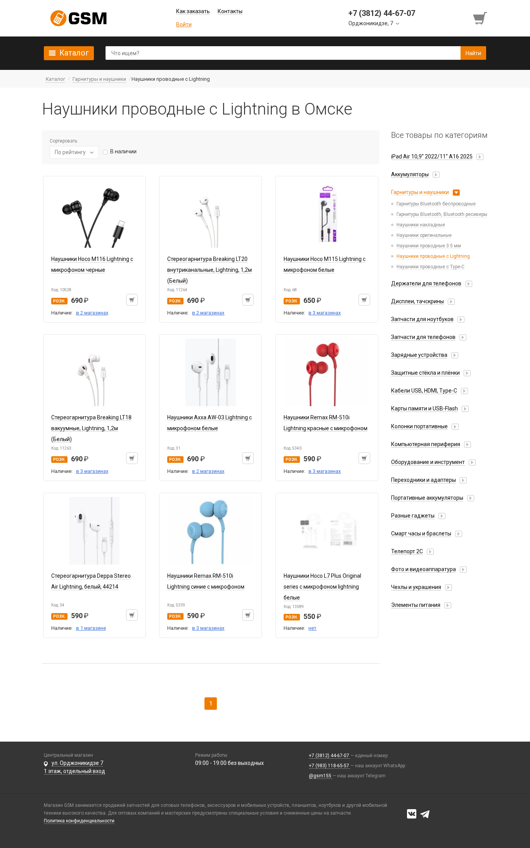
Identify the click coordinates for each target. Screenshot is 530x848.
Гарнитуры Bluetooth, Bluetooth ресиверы (442, 214)
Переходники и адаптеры (423, 480)
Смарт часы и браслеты (421, 533)
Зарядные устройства (419, 355)
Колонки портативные (419, 426)
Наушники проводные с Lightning (433, 256)
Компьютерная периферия (425, 444)
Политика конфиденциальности (79, 821)
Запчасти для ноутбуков (422, 319)
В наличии (123, 151)
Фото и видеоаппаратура (423, 569)
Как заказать (193, 11)
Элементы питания (415, 605)
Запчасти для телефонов (423, 337)
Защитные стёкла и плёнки (425, 373)
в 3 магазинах (324, 313)
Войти (184, 24)
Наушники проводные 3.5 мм (429, 245)
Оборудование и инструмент (428, 462)
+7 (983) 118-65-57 (329, 765)
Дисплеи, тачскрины (417, 301)
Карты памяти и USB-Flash (424, 408)
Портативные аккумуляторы (427, 498)
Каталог (74, 52)
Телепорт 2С (407, 551)
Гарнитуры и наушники (420, 192)
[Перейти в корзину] (480, 18)
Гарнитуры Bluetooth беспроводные (436, 204)
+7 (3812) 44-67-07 (329, 755)
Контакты (230, 11)
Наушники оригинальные (424, 235)
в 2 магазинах (92, 313)
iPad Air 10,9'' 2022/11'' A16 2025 (432, 156)
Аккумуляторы (410, 174)
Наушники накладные (421, 225)
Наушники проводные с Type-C (430, 266)
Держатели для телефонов (426, 283)
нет (312, 628)
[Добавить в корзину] (132, 300)
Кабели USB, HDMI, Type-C (424, 391)
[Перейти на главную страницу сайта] (78, 18)
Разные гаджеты (413, 516)
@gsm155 (321, 775)
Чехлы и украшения (416, 587)
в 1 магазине (91, 628)
